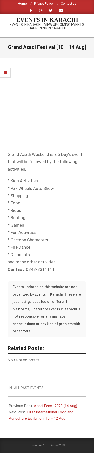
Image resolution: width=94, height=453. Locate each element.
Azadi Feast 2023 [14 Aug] (55, 406)
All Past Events (29, 388)
